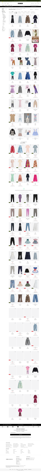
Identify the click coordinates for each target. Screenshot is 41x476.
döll (28, 449)
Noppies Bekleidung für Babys (16, 445)
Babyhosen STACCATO (30, 445)
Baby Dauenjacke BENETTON (16, 444)
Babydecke (22, 443)
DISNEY (6, 450)
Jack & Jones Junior (15, 451)
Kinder (8, 3)
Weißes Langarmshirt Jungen (23, 445)
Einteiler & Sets (21, 8)
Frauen (2, 3)
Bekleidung (18, 8)
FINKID (21, 450)
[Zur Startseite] (9, 457)
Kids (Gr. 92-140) (14, 8)
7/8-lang (24, 8)
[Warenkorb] (38, 3)
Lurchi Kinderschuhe (22, 452)
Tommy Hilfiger (7, 451)
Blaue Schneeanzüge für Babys (8, 444)
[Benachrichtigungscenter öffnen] (35, 3)
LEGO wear (29, 451)
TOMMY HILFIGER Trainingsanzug (9, 445)
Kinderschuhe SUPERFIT (8, 443)
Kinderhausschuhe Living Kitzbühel (31, 444)
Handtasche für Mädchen (15, 443)
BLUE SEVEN (14, 449)
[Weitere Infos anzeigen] (12, 42)
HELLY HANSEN (7, 452)
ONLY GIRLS (22, 451)
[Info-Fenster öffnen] (40, 0)
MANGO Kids (29, 452)
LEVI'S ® (14, 450)
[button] (32, 9)
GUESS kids (29, 450)
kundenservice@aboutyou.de (16, 437)
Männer (5, 3)
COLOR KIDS (22, 449)
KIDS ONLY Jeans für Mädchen (30, 443)
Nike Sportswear (7, 449)
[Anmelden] (33, 3)
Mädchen (11, 8)
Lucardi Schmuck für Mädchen (23, 444)
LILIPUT (14, 452)
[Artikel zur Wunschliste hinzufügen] (15, 15)
